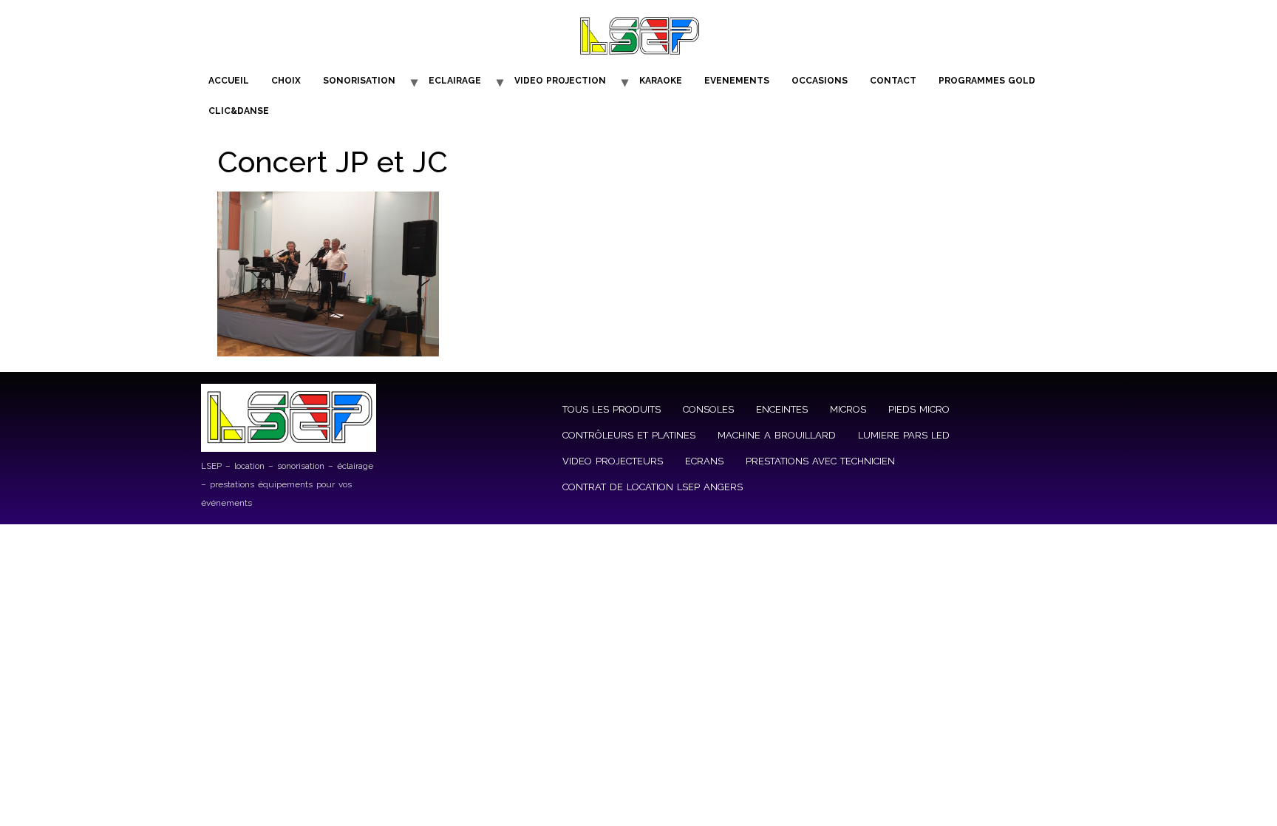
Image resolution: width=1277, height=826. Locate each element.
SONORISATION (359, 80)
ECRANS (704, 461)
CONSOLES (708, 409)
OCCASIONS (819, 80)
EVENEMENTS (736, 80)
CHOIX (286, 80)
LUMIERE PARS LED (904, 435)
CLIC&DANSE (238, 111)
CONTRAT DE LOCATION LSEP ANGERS (652, 486)
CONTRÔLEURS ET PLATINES (628, 435)
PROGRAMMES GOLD (987, 80)
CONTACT (893, 80)
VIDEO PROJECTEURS (612, 461)
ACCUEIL (228, 80)
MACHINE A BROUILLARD (777, 435)
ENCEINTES (782, 409)
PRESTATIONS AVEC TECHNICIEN (820, 461)
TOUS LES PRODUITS (611, 409)
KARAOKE (660, 80)
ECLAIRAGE (455, 80)
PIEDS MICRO (919, 409)
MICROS (848, 409)
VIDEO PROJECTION (560, 80)
